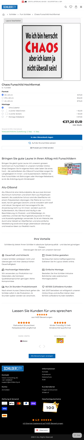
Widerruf (45, 392)
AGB (44, 380)
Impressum (46, 374)
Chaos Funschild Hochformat (47, 14)
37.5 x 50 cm (9, 98)
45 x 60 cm (8, 101)
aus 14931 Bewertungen (42, 317)
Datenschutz (47, 377)
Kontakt (45, 372)
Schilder (12, 14)
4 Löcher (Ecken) (15, 114)
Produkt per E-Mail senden (43, 148)
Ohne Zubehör (14, 108)
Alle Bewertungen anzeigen (42, 356)
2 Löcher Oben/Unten (17, 111)
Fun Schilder (25, 14)
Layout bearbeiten (13, 20)
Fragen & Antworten (49, 390)
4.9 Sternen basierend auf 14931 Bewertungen (43, 423)
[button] (40, 346)
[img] (42, 314)
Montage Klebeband (16, 117)
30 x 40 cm (8, 95)
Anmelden (6, 390)
